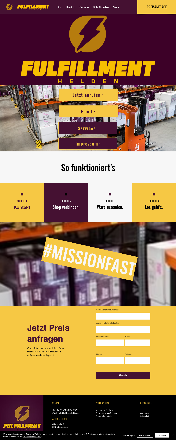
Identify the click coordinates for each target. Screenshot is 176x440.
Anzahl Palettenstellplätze (107, 323)
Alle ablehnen (145, 435)
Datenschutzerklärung (32, 436)
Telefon (128, 354)
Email (127, 337)
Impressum (144, 413)
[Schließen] (172, 435)
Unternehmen (102, 337)
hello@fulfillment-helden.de (68, 413)
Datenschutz (145, 416)
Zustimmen (162, 435)
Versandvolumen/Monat (107, 310)
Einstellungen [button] (129, 435)
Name (99, 354)
